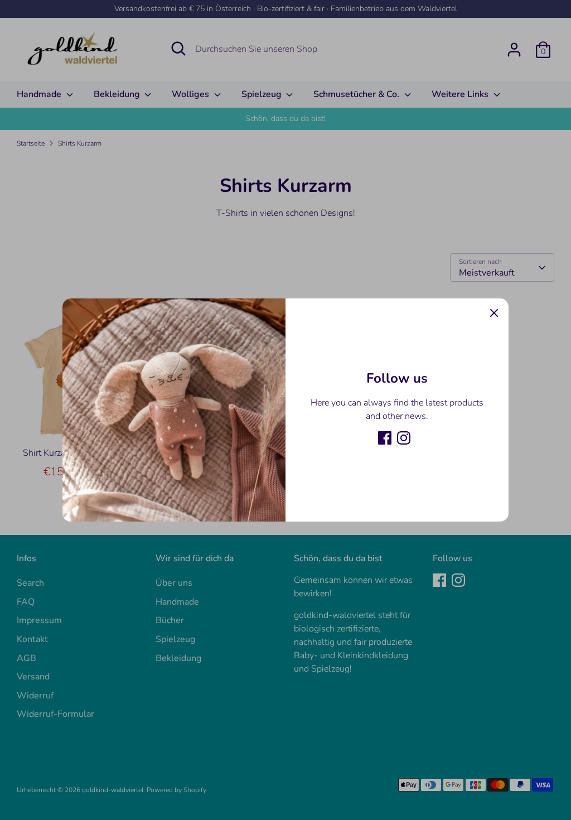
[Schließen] (494, 313)
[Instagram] (403, 438)
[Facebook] (384, 438)
